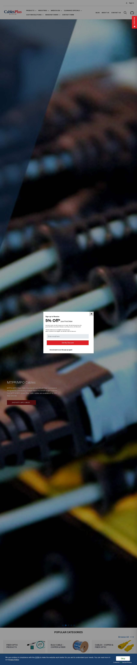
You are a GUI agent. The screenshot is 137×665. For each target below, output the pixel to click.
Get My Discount (68, 343)
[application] (68, 659)
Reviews (134, 21)
